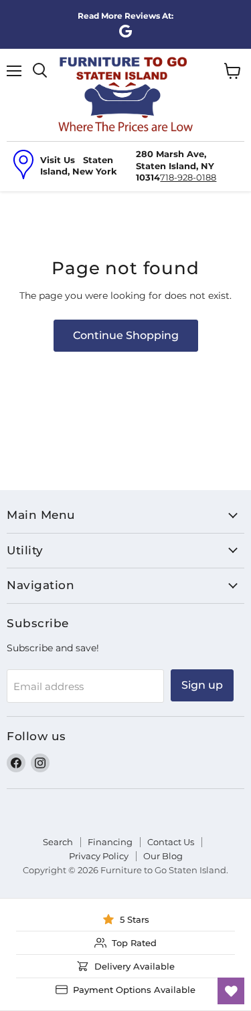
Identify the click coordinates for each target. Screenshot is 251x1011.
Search (58, 841)
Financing (110, 841)
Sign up (202, 685)
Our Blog (163, 856)
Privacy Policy (99, 856)
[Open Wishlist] (231, 991)
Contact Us (170, 841)
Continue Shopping (126, 335)
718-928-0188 (188, 177)
